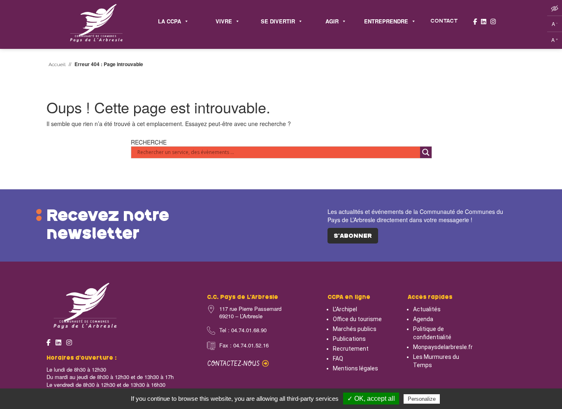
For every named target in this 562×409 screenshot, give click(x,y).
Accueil (57, 64)
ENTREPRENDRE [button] (386, 21)
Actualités (427, 309)
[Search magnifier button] (426, 152)
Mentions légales (355, 368)
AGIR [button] (332, 21)
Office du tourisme (357, 319)
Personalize (422, 399)
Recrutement (351, 348)
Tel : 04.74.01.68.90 (243, 330)
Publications (349, 338)
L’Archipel (345, 309)
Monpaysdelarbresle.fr (443, 347)
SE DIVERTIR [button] (278, 21)
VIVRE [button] (224, 21)
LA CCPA (169, 21)
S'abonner (353, 236)
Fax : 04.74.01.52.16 (244, 345)
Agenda (423, 319)
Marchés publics (354, 329)
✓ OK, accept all (371, 398)
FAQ (338, 358)
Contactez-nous (234, 364)
